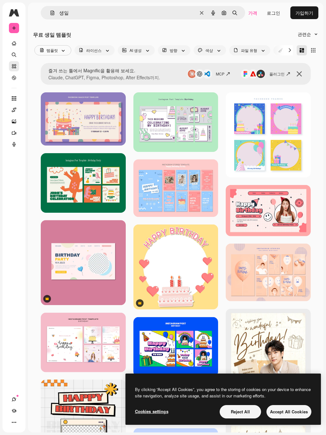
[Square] (313, 50)
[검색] (14, 55)
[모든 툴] (14, 98)
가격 (252, 13)
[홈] (14, 43)
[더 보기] (14, 422)
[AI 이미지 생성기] (14, 121)
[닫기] (299, 74)
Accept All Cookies (289, 412)
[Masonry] (302, 50)
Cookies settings (151, 411)
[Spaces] (14, 110)
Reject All (240, 412)
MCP (220, 73)
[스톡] (14, 66)
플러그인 (277, 73)
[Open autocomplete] (50, 13)
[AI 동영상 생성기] (14, 133)
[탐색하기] (14, 78)
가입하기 (304, 13)
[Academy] (14, 411)
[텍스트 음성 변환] (14, 144)
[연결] (14, 399)
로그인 (273, 13)
